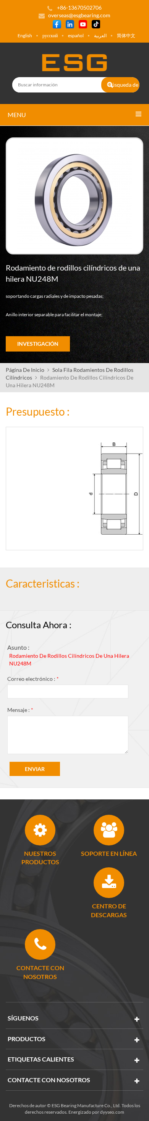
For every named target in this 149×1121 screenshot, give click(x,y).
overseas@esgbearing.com (79, 15)
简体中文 (126, 35)
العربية (100, 35)
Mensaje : (20, 710)
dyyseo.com (112, 1112)
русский (50, 35)
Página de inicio (25, 370)
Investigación (37, 343)
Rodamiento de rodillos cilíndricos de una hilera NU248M (69, 659)
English (25, 35)
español (76, 35)
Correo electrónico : (33, 678)
